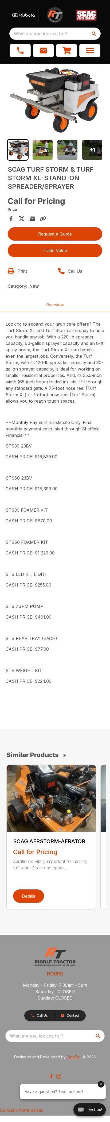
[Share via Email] (32, 218)
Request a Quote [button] (55, 234)
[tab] (18, 150)
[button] (20, 50)
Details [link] (28, 896)
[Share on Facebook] (11, 218)
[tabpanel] (55, 101)
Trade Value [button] (55, 250)
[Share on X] (21, 218)
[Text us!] (89, 1110)
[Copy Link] (43, 218)
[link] (66, 50)
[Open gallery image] (55, 100)
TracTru (73, 1057)
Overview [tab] (55, 304)
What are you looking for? (41, 33)
